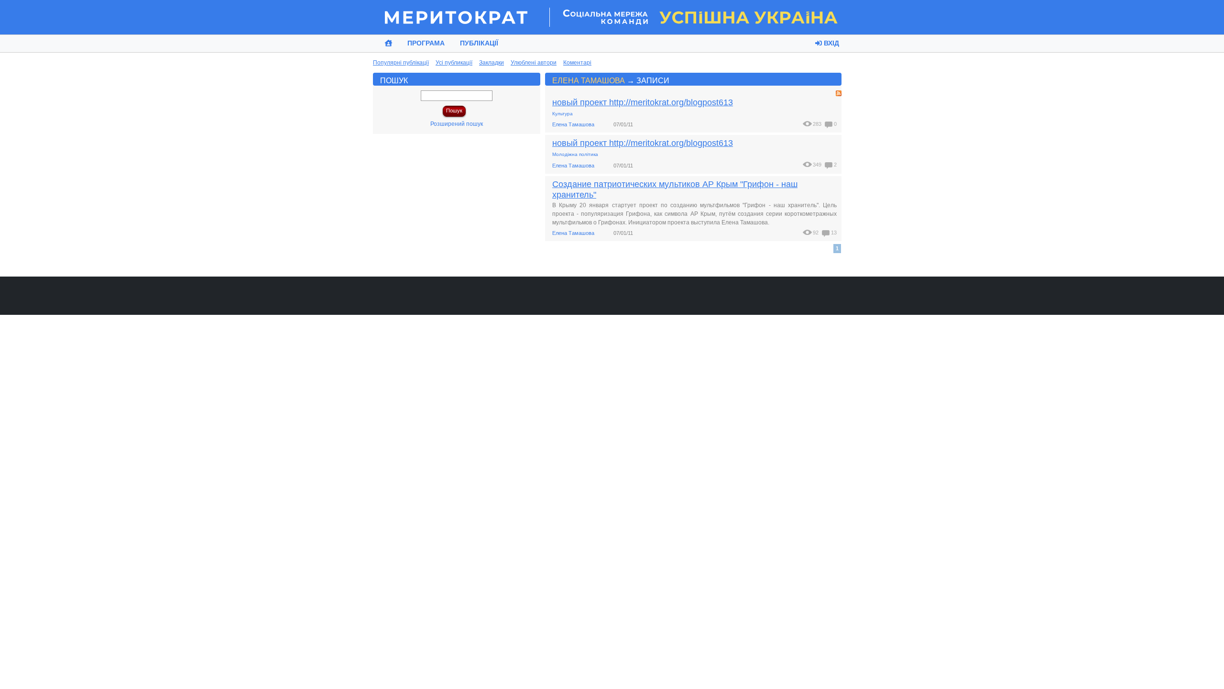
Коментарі (577, 62)
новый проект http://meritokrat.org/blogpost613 (642, 102)
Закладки (491, 62)
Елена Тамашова (588, 80)
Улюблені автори (534, 62)
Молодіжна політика (575, 154)
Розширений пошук (456, 124)
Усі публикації (454, 62)
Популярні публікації (401, 62)
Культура (562, 113)
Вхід (830, 43)
